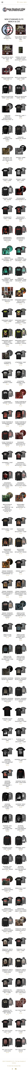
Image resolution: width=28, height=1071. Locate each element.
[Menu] (2, 2)
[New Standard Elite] (14, 9)
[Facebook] (12, 1069)
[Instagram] (16, 1069)
